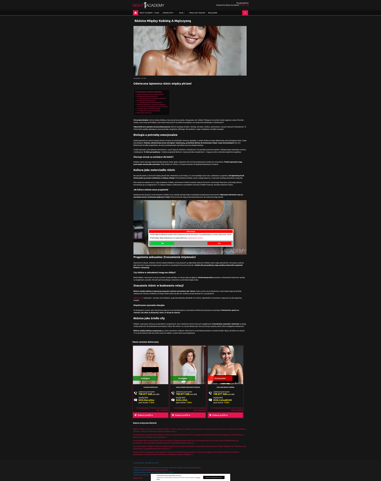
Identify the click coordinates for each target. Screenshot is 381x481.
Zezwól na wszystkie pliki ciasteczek (213, 477)
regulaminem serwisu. (195, 241)
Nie (219, 246)
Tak (162, 246)
